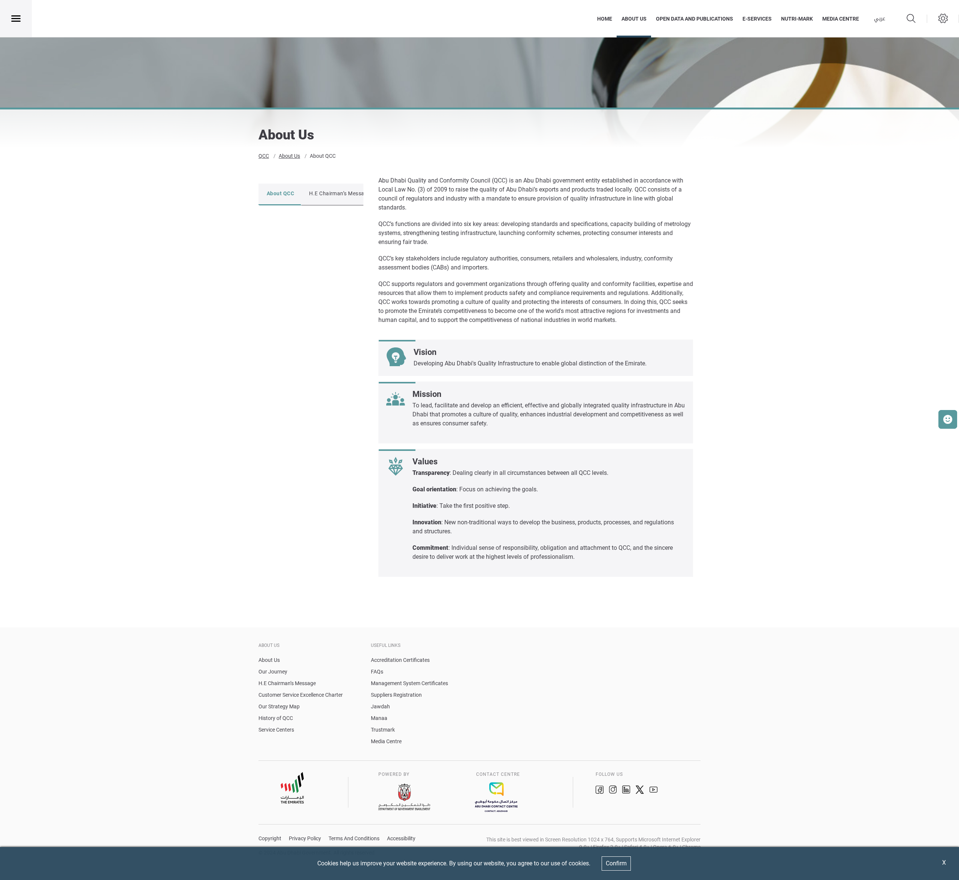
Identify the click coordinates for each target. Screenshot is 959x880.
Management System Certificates (409, 683)
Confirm (616, 863)
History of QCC (275, 718)
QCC (263, 156)
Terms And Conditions (354, 838)
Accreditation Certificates (400, 660)
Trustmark (383, 730)
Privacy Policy (305, 838)
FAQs (377, 672)
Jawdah (380, 706)
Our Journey (272, 672)
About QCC (323, 156)
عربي (879, 18)
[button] (947, 419)
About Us (634, 19)
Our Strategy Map (279, 706)
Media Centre (386, 741)
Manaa (379, 718)
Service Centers (276, 730)
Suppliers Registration (396, 695)
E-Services (757, 19)
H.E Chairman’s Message (339, 193)
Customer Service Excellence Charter (300, 695)
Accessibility (401, 838)
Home (604, 19)
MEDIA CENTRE (840, 19)
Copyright (269, 838)
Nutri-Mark (797, 19)
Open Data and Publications (694, 19)
